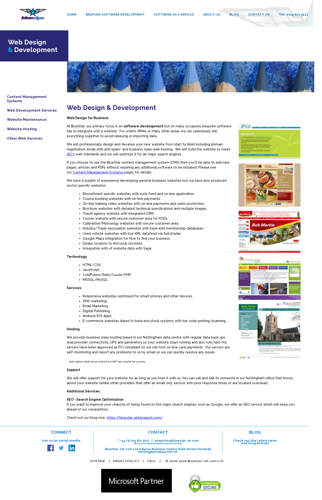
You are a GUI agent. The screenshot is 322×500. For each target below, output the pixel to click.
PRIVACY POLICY (126, 461)
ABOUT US (211, 14)
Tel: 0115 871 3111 (293, 14)
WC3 (70, 154)
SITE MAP (97, 461)
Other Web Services (24, 138)
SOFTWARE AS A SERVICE (174, 14)
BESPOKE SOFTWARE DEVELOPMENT (115, 14)
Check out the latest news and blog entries (255, 442)
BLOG (234, 14)
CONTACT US (259, 14)
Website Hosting (22, 129)
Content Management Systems (27, 99)
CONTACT (158, 432)
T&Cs (151, 461)
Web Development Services (32, 110)
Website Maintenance (26, 119)
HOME (72, 14)
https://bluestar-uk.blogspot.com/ (135, 417)
